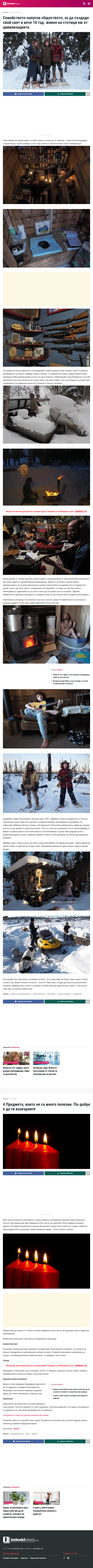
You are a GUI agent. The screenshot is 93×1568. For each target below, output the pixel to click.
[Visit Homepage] (12, 3)
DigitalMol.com (38, 1548)
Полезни (13, 1099)
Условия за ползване (10, 1558)
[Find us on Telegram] (68, 1558)
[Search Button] (84, 3)
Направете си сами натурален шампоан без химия (26, 1415)
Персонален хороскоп (38, 1558)
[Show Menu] (89, 3)
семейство (77, 994)
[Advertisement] (46, 116)
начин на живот (64, 994)
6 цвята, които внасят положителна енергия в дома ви (44, 1510)
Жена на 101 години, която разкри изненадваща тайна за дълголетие (16, 1071)
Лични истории (15, 12)
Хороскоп (24, 1558)
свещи (34, 1434)
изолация (51, 994)
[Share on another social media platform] (88, 94)
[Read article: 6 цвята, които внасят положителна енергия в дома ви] (46, 1498)
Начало (5, 12)
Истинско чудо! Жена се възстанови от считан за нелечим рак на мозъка (45, 1071)
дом (27, 1434)
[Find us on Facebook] (64, 1558)
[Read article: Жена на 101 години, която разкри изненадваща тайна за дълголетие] (16, 1058)
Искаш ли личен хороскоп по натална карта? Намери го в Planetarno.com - (46, 511)
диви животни (39, 994)
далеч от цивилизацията (21, 994)
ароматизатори (17, 1434)
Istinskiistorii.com (17, 1548)
